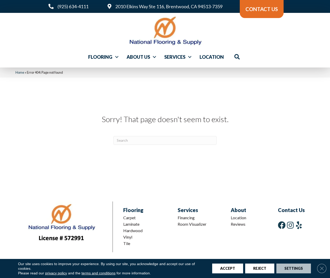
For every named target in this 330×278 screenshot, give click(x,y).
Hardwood (133, 230)
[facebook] (282, 225)
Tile (126, 243)
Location (212, 57)
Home (19, 72)
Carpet (129, 217)
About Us (138, 57)
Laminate (131, 224)
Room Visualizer (192, 224)
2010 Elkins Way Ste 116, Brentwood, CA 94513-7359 (168, 6)
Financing (186, 217)
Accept (227, 268)
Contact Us (291, 210)
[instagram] (290, 225)
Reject (259, 268)
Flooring (100, 57)
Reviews (238, 224)
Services (174, 57)
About (238, 210)
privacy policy (56, 273)
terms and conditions (98, 273)
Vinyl (127, 236)
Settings (293, 268)
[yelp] (299, 225)
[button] (116, 57)
